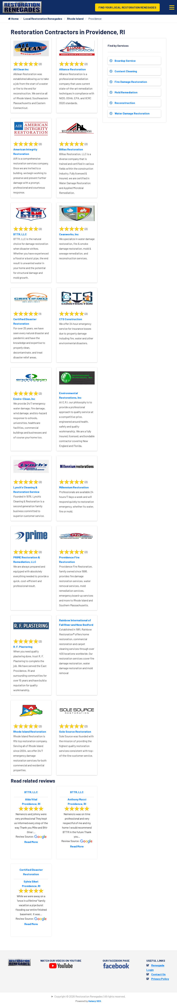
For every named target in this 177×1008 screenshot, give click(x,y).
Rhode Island (75, 18)
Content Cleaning (126, 71)
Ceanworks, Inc (69, 234)
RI (39, 803)
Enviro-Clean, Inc (24, 398)
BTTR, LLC (20, 234)
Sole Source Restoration (75, 731)
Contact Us (158, 974)
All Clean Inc (21, 69)
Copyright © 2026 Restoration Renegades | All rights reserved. (89, 996)
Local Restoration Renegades (43, 18)
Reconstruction (125, 102)
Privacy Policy (160, 978)
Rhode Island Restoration (29, 731)
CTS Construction (70, 319)
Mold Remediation (126, 92)
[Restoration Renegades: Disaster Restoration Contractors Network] (22, 7)
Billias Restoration (71, 149)
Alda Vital (31, 799)
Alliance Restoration (72, 69)
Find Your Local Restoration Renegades (127, 7)
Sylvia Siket (31, 881)
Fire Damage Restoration (131, 81)
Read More (31, 841)
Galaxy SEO (94, 1001)
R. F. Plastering (22, 646)
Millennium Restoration (74, 487)
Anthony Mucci (77, 799)
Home (15, 18)
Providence (29, 803)
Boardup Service (125, 60)
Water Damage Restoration (132, 113)
